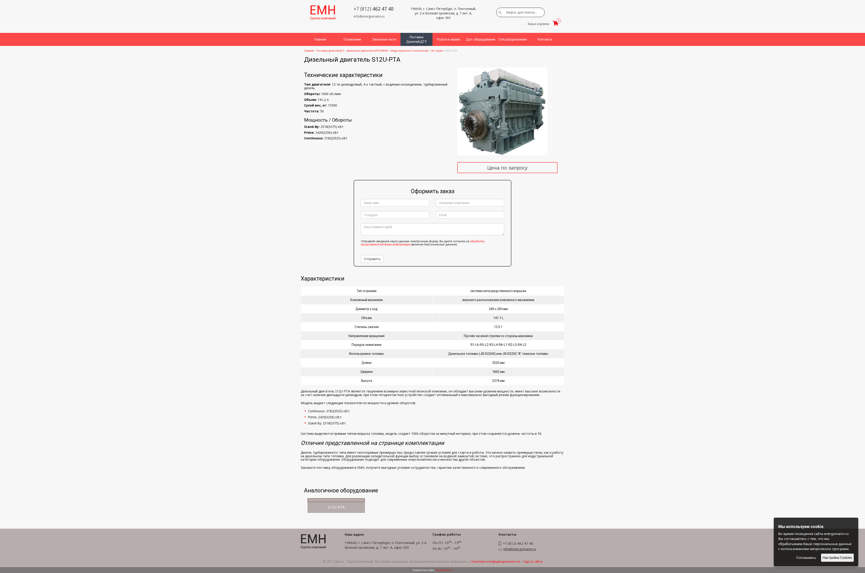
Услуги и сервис (448, 39)
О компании (352, 39)
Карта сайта (533, 561)
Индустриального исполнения (409, 50)
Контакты (545, 39)
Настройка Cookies (837, 557)
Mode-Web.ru (444, 570)
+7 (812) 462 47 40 (518, 543)
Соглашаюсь (806, 557)
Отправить (372, 259)
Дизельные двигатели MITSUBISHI (367, 50)
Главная (320, 39)
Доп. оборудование (480, 39)
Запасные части (384, 39)
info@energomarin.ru (369, 16)
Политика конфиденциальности (495, 561)
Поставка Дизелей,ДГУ (416, 39)
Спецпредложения (513, 39)
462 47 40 (374, 9)
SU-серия (437, 50)
